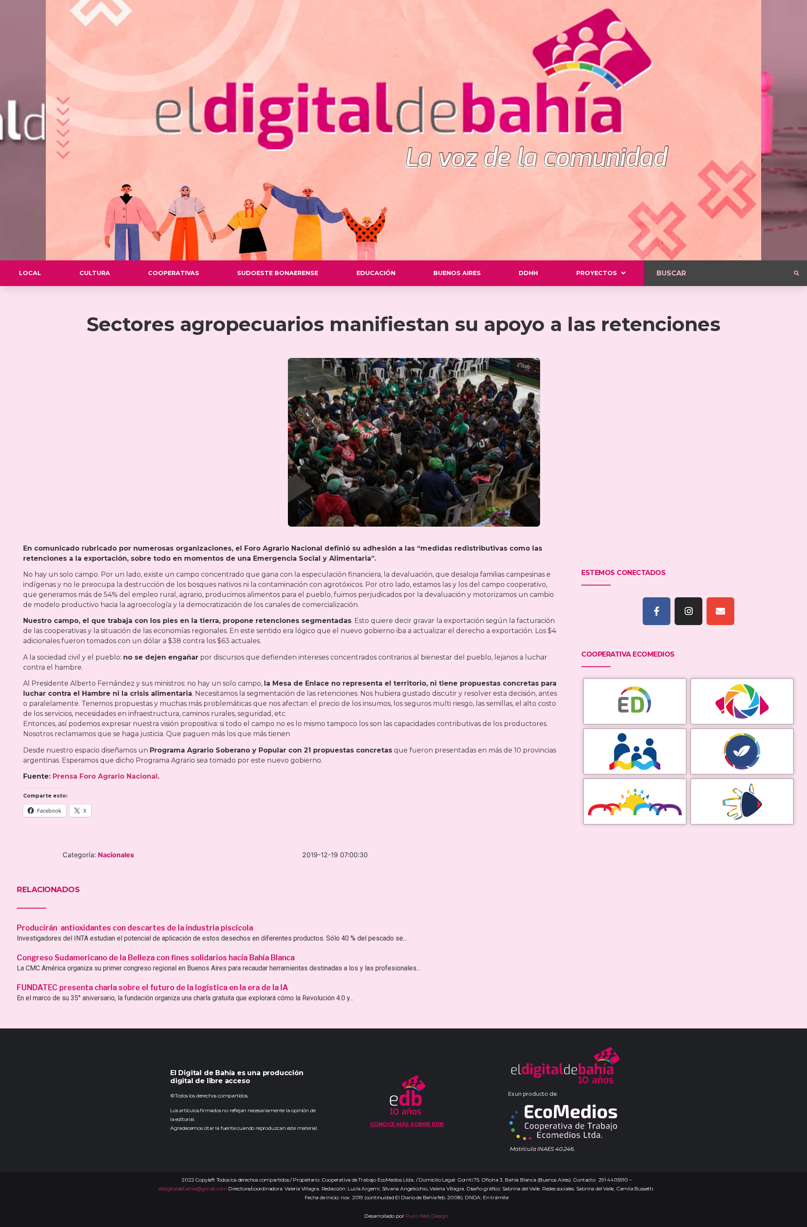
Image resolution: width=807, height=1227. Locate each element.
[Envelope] (720, 611)
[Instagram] (688, 611)
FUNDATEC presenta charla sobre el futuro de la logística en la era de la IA (152, 987)
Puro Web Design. (427, 1216)
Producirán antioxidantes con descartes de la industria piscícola (136, 927)
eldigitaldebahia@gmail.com (193, 1188)
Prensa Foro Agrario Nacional (105, 776)
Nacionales (116, 855)
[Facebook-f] (656, 611)
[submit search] (796, 273)
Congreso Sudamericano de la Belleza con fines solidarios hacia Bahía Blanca (156, 957)
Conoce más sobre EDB (407, 1124)
